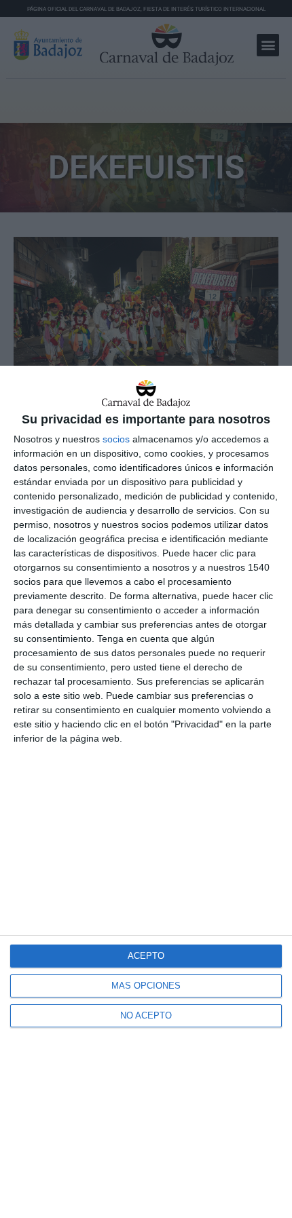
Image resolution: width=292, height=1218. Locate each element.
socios (116, 439)
